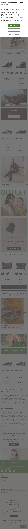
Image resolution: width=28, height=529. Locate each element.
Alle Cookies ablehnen (14, 34)
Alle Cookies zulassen (14, 25)
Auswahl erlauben (14, 30)
